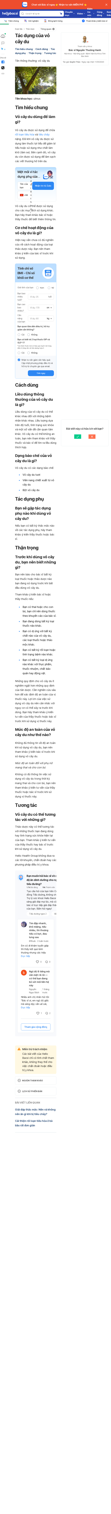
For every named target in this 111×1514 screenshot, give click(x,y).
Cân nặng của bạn (21, 318)
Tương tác (50, 53)
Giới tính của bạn (25, 287)
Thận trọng (34, 53)
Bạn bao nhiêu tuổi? (21, 296)
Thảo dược (30, 29)
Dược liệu (18, 29)
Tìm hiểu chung (24, 49)
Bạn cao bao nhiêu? (21, 307)
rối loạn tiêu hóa (24, 134)
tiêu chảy (44, 134)
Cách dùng (41, 49)
